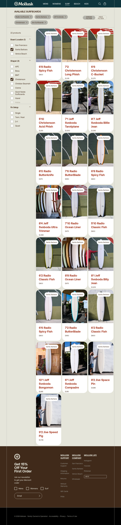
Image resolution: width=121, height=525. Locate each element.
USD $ (87, 476)
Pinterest (87, 471)
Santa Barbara (77, 469)
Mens (45, 4)
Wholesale (76, 479)
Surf (67, 4)
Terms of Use (72, 516)
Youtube (87, 466)
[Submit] (39, 495)
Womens (56, 4)
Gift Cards (64, 491)
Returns (63, 479)
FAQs (62, 496)
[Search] (100, 3)
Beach (77, 4)
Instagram (88, 461)
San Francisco (77, 463)
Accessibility (52, 516)
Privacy (62, 516)
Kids (86, 4)
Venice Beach (77, 474)
